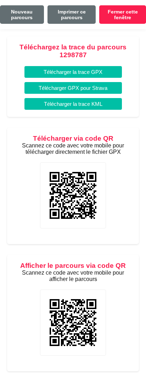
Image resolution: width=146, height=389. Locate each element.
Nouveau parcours (22, 14)
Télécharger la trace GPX (73, 72)
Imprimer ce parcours (72, 14)
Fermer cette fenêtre (123, 14)
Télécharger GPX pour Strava (73, 88)
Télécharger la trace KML (73, 104)
